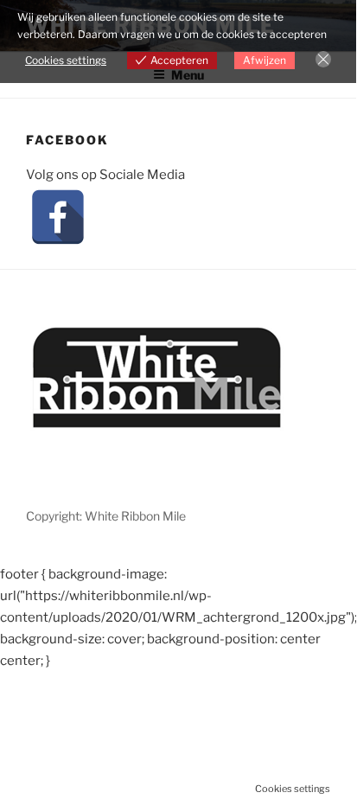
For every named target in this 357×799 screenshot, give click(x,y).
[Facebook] (58, 217)
